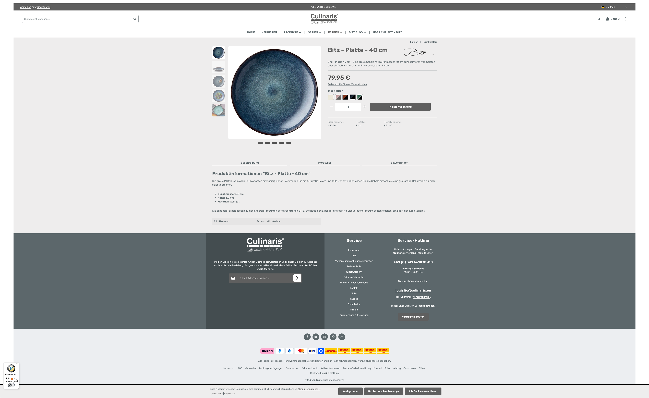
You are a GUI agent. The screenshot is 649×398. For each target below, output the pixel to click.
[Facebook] (307, 336)
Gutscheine (354, 304)
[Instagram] (324, 336)
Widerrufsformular (354, 277)
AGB (354, 255)
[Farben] (335, 32)
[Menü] (17, 365)
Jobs (354, 293)
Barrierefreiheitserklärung (354, 282)
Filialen (354, 309)
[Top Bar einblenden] (625, 19)
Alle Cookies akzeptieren (423, 391)
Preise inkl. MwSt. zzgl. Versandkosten (347, 84)
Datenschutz (354, 266)
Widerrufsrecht (354, 271)
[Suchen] (135, 19)
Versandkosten (315, 360)
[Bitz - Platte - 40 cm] (274, 92)
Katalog (354, 298)
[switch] (11, 385)
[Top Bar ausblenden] (625, 7)
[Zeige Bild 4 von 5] (281, 143)
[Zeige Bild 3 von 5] (274, 143)
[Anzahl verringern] (331, 107)
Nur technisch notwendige (383, 391)
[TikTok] (341, 336)
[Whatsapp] (333, 336)
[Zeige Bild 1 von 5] (260, 143)
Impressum (354, 250)
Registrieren (43, 7)
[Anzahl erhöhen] (364, 107)
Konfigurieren (350, 391)
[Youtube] (316, 336)
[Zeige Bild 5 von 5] (289, 143)
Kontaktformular (421, 296)
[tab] (249, 163)
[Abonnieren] (297, 278)
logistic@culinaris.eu (413, 290)
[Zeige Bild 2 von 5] (267, 143)
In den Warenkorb (400, 106)
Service (354, 240)
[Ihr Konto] (599, 19)
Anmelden (25, 7)
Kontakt (354, 288)
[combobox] (76, 19)
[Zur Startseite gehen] (324, 19)
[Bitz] (420, 51)
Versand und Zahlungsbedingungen (354, 261)
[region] (266, 99)
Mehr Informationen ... (309, 389)
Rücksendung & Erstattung (354, 315)
